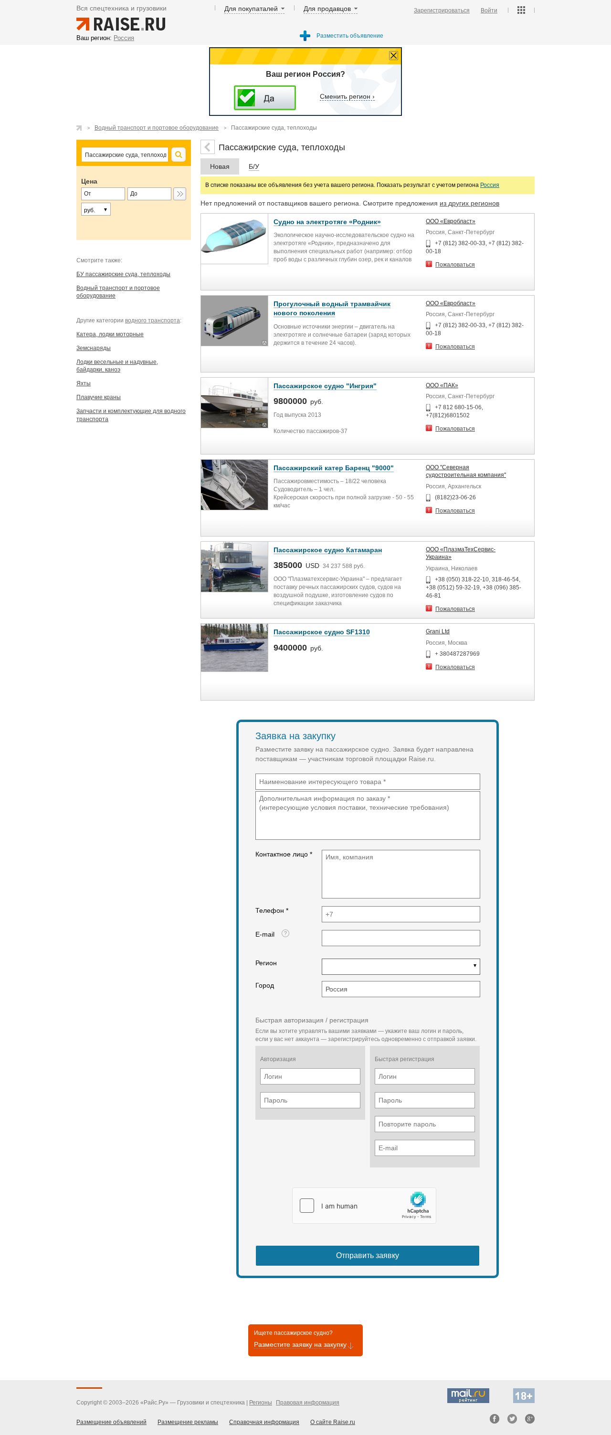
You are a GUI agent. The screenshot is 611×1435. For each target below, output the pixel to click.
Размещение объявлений (111, 1422)
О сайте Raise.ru (332, 1422)
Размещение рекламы (188, 1422)
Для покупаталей (251, 8)
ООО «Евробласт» (450, 221)
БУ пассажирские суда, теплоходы (123, 274)
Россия (489, 185)
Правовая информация (307, 1402)
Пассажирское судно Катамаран (328, 550)
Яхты (83, 383)
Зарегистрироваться (442, 10)
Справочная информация (264, 1422)
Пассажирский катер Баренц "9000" (334, 468)
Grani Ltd (438, 631)
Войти (489, 10)
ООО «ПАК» (442, 385)
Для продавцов (327, 8)
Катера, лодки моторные (110, 334)
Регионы (260, 1402)
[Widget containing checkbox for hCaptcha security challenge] (364, 1205)
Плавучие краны (98, 397)
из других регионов (469, 203)
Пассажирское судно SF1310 (322, 632)
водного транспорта (152, 320)
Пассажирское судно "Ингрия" (325, 386)
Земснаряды (93, 348)
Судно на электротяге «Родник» (327, 222)
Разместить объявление (349, 35)
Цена (89, 181)
